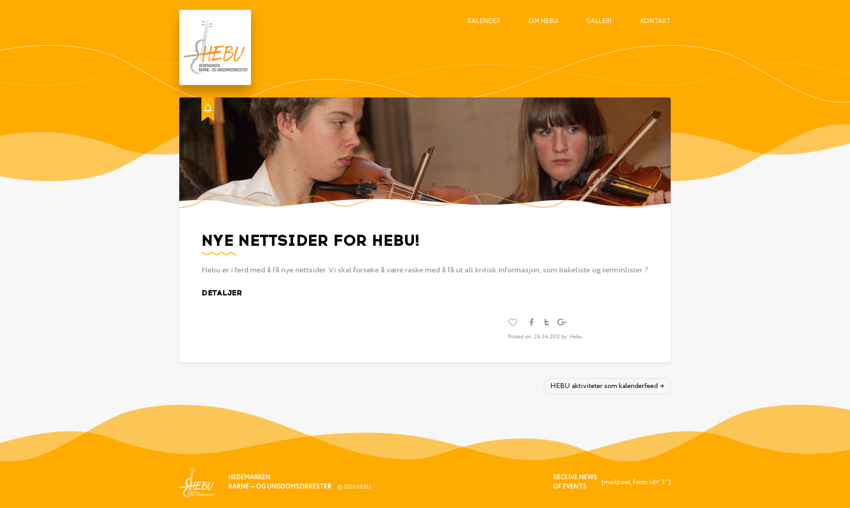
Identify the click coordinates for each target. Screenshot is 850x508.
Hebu (364, 487)
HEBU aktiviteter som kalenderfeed (604, 386)
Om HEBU (543, 21)
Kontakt (655, 21)
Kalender (484, 21)
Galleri (599, 21)
